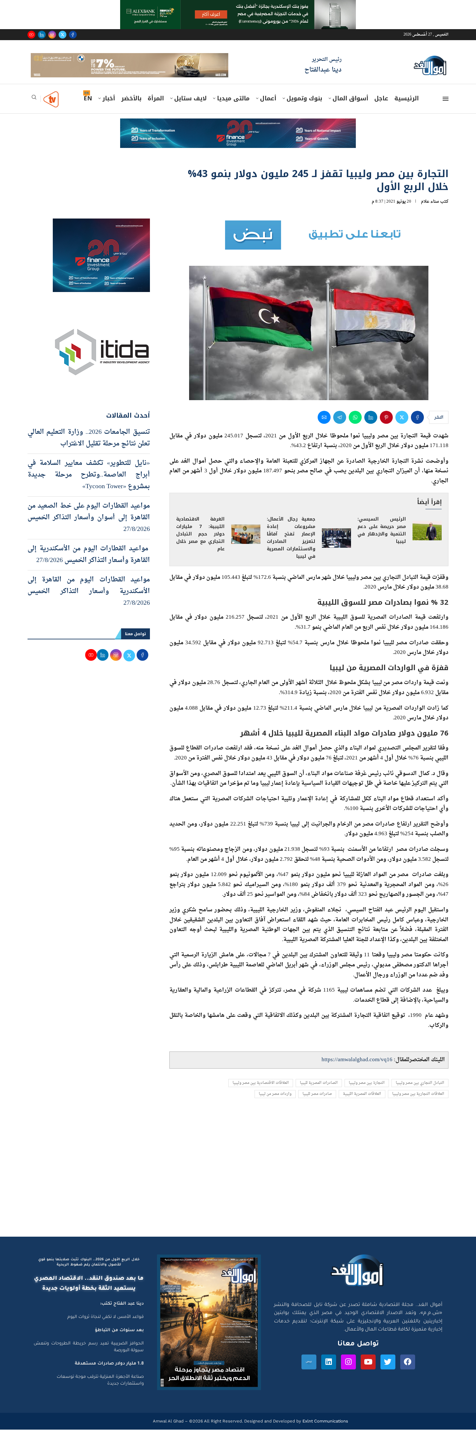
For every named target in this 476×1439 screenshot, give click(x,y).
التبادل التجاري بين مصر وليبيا (420, 1092)
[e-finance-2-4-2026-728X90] (238, 134)
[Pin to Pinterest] (386, 426)
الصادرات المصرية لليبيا (319, 1092)
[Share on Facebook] (417, 426)
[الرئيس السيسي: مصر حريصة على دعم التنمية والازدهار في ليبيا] (427, 539)
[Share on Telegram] (339, 426)
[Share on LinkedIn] (370, 426)
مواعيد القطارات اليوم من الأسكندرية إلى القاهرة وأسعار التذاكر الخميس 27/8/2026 (89, 564)
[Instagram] (52, 35)
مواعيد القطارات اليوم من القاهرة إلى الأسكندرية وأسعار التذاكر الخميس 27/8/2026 (89, 600)
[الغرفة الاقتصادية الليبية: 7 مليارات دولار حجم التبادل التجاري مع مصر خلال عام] (245, 543)
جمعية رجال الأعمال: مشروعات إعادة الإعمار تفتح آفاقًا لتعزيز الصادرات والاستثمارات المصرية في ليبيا (291, 547)
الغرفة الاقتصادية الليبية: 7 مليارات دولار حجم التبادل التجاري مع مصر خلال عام (200, 543)
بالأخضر (131, 108)
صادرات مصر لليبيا (317, 1103)
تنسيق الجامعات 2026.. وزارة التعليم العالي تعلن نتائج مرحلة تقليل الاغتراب (89, 447)
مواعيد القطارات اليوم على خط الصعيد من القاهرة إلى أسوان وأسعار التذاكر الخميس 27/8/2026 (89, 527)
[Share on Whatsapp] (355, 426)
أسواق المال (350, 108)
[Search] (34, 108)
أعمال (268, 108)
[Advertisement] (238, 1184)
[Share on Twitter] (401, 426)
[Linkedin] (42, 35)
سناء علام (430, 211)
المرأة (156, 108)
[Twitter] (62, 35)
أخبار (108, 108)
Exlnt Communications (324, 1430)
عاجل (381, 108)
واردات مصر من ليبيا (275, 1103)
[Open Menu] (445, 108)
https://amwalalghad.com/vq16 (357, 1069)
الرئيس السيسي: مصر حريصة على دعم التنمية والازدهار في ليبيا (381, 539)
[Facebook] (73, 35)
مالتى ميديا (233, 108)
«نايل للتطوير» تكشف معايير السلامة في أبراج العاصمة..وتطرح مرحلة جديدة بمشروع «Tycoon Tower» (89, 484)
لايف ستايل (190, 108)
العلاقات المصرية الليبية (362, 1103)
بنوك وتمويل (304, 108)
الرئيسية (406, 108)
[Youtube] (31, 35)
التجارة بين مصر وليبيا (367, 1092)
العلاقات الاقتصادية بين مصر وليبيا (260, 1092)
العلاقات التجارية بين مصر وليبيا (418, 1103)
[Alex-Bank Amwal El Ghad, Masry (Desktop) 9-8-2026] (238, 6)
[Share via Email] (324, 426)
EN (88, 108)
